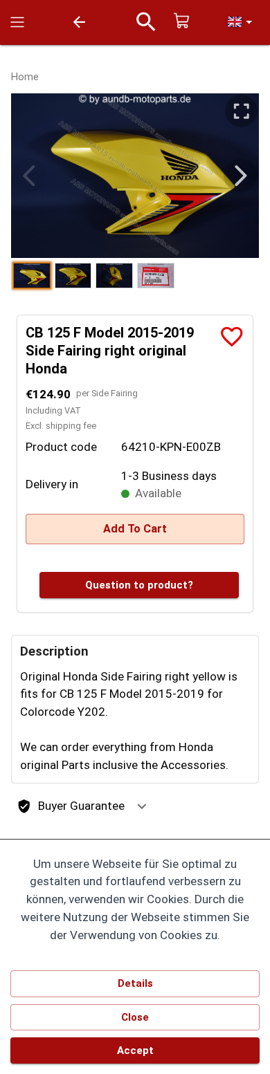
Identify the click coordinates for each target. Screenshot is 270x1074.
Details (135, 983)
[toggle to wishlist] (232, 337)
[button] (239, 21)
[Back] (79, 22)
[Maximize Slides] (242, 111)
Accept (135, 1050)
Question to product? (139, 585)
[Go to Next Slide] (240, 176)
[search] (146, 22)
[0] (182, 22)
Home (25, 77)
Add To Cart (135, 528)
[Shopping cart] (182, 20)
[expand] (142, 806)
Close (135, 1017)
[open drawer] (17, 22)
